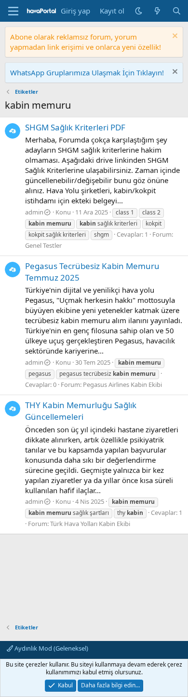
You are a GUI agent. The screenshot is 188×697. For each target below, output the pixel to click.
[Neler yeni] (157, 11)
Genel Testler (43, 245)
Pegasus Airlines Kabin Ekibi (122, 384)
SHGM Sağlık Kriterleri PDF (75, 127)
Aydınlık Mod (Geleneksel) (50, 648)
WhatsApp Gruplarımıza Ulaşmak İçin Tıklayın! (87, 72)
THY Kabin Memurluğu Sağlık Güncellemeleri (80, 410)
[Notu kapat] (174, 37)
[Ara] (176, 11)
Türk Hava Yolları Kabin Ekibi (90, 523)
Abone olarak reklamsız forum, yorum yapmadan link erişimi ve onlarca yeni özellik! (85, 42)
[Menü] (13, 11)
